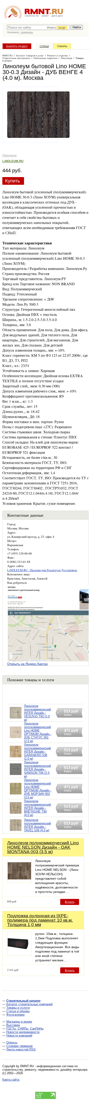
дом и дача (57, 16)
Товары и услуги (18, 1007)
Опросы (11, 1042)
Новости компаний (19, 1035)
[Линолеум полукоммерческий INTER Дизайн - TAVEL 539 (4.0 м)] (15, 831)
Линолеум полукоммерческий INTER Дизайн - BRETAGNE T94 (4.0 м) (37, 808)
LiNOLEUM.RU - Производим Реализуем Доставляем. (42, 570)
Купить (12, 180)
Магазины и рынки (19, 1021)
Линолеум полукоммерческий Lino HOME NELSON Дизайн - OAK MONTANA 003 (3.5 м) (43, 847)
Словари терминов (19, 1046)
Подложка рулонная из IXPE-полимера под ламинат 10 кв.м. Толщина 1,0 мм (40, 920)
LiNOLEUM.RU (12, 161)
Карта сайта (10, 1079)
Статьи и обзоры (18, 1011)
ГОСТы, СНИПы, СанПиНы (24, 1028)
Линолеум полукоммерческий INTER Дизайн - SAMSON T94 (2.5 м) (37, 769)
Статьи (44, 46)
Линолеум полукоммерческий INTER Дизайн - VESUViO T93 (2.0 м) (37, 713)
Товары (62, 46)
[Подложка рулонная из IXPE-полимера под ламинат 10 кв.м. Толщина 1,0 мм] (19, 954)
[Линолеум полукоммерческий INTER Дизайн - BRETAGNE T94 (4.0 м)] (15, 814)
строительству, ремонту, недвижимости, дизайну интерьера (44, 1069)
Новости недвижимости (22, 1032)
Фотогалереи (15, 1014)
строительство (31, 16)
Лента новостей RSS (21, 1049)
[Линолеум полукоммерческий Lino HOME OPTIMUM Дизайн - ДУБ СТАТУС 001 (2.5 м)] (15, 738)
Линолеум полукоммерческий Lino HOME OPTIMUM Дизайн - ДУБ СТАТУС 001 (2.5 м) (37, 732)
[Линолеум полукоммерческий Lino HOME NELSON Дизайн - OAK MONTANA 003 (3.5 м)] (19, 881)
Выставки (13, 1025)
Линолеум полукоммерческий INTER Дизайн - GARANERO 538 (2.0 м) (37, 751)
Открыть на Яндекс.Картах (27, 664)
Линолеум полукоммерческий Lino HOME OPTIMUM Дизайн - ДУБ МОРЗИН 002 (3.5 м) (37, 788)
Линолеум (9, 155)
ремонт (45, 16)
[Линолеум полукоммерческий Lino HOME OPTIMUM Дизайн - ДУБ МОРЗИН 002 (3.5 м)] (15, 794)
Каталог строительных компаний (29, 1004)
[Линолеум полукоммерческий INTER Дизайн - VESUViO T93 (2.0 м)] (15, 718)
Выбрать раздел (17, 46)
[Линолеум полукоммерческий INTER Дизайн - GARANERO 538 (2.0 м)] (15, 757)
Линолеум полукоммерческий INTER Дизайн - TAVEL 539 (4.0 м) (37, 825)
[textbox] (38, 27)
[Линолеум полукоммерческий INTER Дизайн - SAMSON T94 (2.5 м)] (15, 775)
